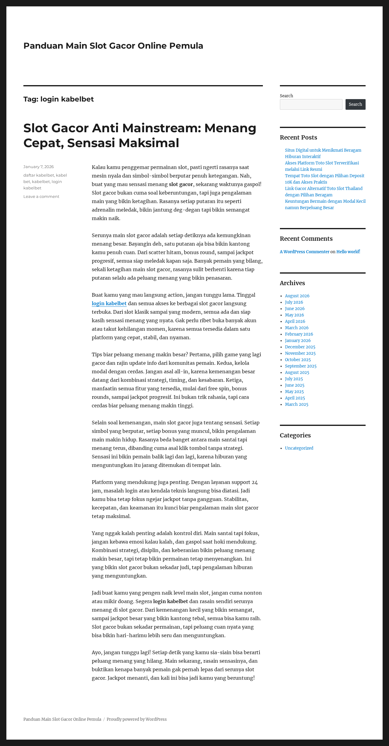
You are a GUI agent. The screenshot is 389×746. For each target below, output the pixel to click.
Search (286, 95)
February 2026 (299, 334)
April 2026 (295, 321)
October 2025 (298, 359)
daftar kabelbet (38, 175)
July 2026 (294, 302)
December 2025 (300, 347)
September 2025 (301, 366)
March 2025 (296, 404)
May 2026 (294, 315)
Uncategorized (299, 448)
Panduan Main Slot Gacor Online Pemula (113, 45)
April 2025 (295, 398)
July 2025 (294, 379)
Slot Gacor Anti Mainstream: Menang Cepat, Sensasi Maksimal (139, 135)
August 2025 (297, 372)
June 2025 (295, 385)
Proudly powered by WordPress (137, 719)
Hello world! (348, 251)
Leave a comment (41, 196)
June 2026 (295, 308)
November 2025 (300, 353)
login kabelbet (109, 303)
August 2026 (297, 296)
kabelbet (41, 181)
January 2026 (298, 340)
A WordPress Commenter (304, 251)
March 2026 (297, 327)
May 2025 (294, 391)
